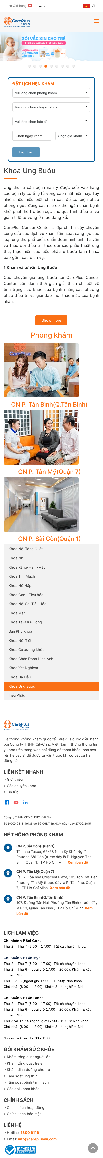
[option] (51, 46)
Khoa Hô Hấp (20, 585)
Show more (51, 320)
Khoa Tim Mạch (22, 576)
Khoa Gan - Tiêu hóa (26, 595)
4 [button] (46, 66)
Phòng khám (51, 335)
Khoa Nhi (16, 558)
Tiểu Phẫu (17, 695)
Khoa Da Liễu (20, 677)
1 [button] (29, 66)
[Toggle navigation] (96, 21)
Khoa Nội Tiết (20, 640)
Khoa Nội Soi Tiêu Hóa (27, 604)
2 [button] (35, 66)
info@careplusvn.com (37, 1139)
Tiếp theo (26, 152)
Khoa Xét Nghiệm (23, 668)
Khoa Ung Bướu (22, 686)
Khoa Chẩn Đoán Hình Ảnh (31, 659)
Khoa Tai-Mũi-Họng (25, 622)
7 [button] (62, 66)
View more (49, 370)
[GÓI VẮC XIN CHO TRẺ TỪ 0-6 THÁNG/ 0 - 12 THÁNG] (51, 46)
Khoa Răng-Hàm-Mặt (27, 567)
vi (94, 6)
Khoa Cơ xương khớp (27, 649)
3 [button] (40, 66)
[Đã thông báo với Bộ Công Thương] (20, 1148)
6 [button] (57, 66)
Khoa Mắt (17, 613)
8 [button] (68, 66)
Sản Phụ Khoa (20, 631)
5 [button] (51, 66)
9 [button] (73, 66)
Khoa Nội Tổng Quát (26, 549)
